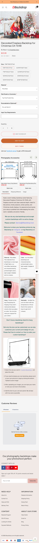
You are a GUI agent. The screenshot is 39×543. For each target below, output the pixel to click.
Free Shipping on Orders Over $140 (19, 1)
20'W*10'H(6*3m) (22, 80)
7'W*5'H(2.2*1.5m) (8, 72)
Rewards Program (6, 515)
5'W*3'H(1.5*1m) (7, 68)
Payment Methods (6, 525)
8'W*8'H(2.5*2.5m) (23, 76)
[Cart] (36, 7)
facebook (19, 232)
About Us (3, 495)
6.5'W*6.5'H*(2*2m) (23, 72)
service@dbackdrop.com (25, 223)
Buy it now (19, 146)
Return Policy (24, 505)
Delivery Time (5, 505)
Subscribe (33, 481)
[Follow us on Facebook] (3, 468)
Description (6, 191)
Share (13, 56)
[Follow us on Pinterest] (12, 468)
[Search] (6, 7)
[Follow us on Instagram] (8, 468)
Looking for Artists (6, 521)
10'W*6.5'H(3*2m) (8, 76)
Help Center (24, 515)
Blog (22, 521)
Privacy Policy (25, 525)
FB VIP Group (5, 518)
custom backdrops (26, 370)
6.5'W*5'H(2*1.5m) (22, 68)
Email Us (23, 518)
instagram (17, 230)
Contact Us (4, 498)
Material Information (26, 495)
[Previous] (3, 37)
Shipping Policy (25, 498)
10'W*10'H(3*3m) (8, 80)
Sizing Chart (24, 502)
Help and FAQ (5, 502)
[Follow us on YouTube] (16, 468)
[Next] (36, 37)
